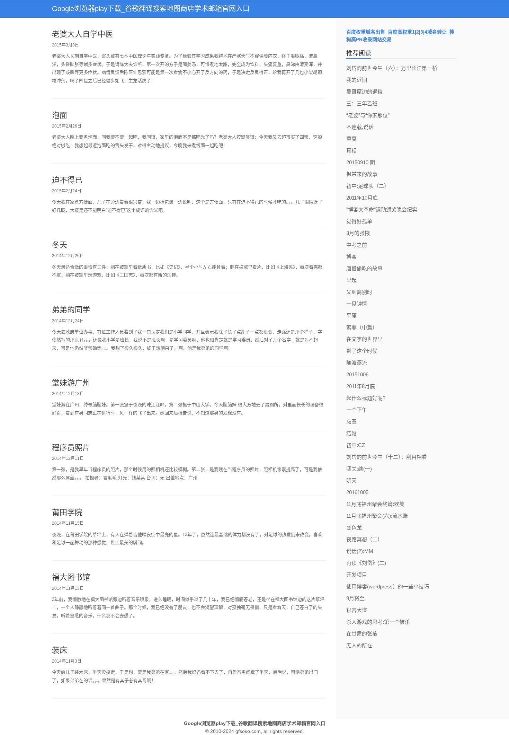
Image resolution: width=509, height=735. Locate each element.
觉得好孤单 (359, 221)
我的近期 (356, 80)
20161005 (357, 492)
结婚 (351, 433)
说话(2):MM (359, 551)
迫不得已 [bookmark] (67, 180)
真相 (351, 151)
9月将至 (355, 598)
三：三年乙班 (361, 103)
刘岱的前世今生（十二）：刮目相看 (386, 457)
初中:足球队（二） (367, 186)
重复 (351, 139)
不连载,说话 (360, 127)
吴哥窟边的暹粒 (364, 92)
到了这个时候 (361, 351)
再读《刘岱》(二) (366, 563)
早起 (351, 280)
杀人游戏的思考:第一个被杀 (378, 622)
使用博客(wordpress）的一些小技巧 (387, 586)
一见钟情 (356, 304)
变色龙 (354, 528)
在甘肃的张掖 (361, 634)
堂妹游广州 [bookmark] (71, 382)
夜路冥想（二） (364, 539)
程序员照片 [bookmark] (71, 447)
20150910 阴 (360, 162)
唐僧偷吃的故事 (364, 268)
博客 (351, 257)
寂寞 (351, 422)
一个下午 (356, 410)
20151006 (357, 374)
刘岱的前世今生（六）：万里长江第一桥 (391, 68)
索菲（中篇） (361, 327)
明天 (351, 480)
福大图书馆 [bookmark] (71, 577)
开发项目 (356, 575)
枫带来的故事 (361, 174)
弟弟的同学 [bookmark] (71, 309)
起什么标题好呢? (365, 398)
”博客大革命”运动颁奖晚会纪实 (381, 209)
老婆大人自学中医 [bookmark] (82, 34)
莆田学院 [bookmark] (67, 512)
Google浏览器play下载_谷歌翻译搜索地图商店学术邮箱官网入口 (151, 8)
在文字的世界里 (364, 339)
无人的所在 (359, 645)
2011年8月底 (360, 386)
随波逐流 (356, 363)
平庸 (351, 315)
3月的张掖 (358, 233)
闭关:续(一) (359, 469)
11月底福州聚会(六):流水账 (377, 516)
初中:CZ (355, 445)
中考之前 (356, 245)
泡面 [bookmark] (59, 115)
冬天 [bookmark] (59, 244)
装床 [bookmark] (59, 650)
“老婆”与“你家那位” (368, 115)
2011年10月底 (362, 198)
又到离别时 (359, 292)
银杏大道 (356, 610)
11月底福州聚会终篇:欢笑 (375, 504)
